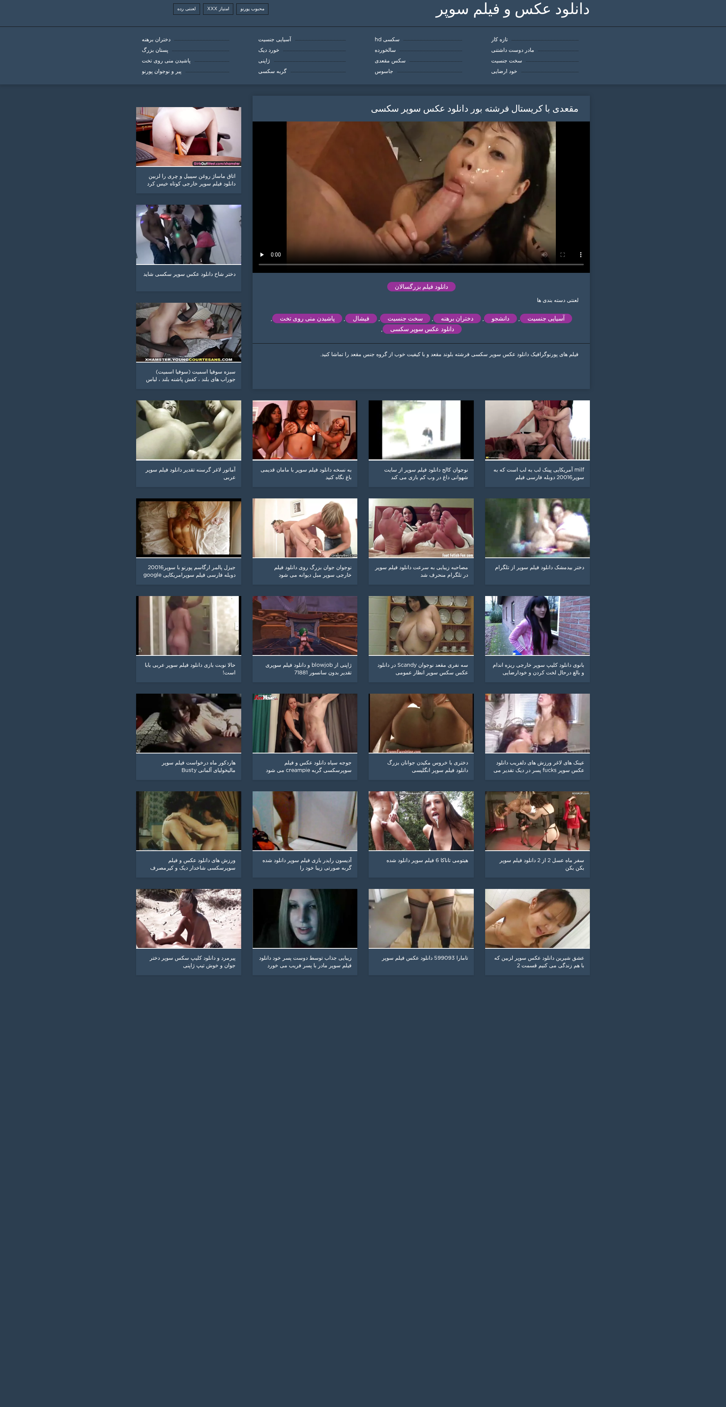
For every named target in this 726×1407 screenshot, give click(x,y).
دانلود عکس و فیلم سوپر (513, 8)
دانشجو (500, 318)
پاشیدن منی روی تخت (307, 318)
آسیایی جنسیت (546, 318)
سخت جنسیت (405, 318)
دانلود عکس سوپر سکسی (422, 329)
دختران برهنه (457, 318)
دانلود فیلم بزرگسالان (421, 286)
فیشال (361, 318)
